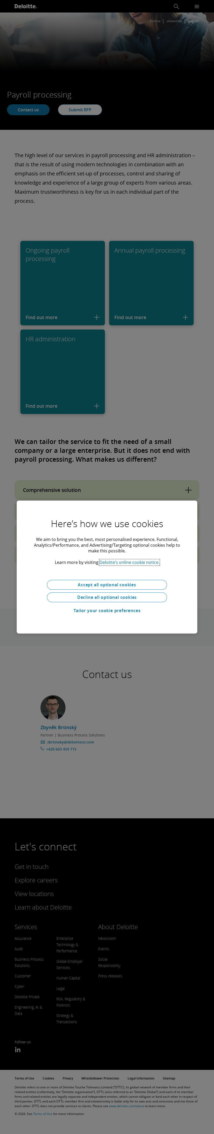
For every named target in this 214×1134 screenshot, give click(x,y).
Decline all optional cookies (107, 597)
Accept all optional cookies (107, 585)
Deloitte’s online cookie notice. (129, 562)
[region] (107, 567)
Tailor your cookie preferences (107, 610)
